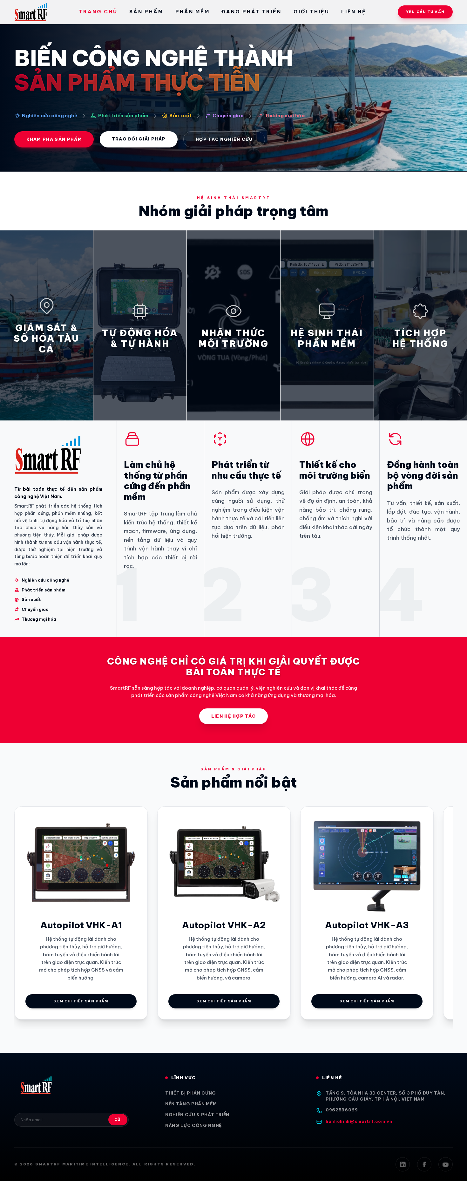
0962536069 (342, 1109)
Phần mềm (192, 12)
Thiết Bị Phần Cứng (190, 1093)
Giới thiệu (311, 12)
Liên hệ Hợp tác (233, 716)
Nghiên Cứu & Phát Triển (197, 1114)
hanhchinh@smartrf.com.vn (359, 1121)
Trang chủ (98, 12)
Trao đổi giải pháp (139, 138)
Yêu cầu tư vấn (425, 12)
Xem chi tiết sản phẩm (81, 1001)
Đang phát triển (251, 12)
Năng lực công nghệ (193, 1125)
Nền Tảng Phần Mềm (191, 1103)
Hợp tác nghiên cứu (224, 139)
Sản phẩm (146, 12)
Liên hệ (353, 12)
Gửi (118, 1119)
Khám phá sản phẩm (54, 139)
